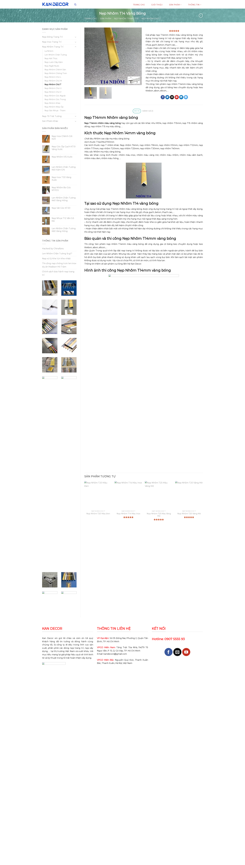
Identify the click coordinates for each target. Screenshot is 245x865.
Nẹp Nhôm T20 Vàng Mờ (189, 513)
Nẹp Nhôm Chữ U (53, 88)
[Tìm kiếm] (75, 4)
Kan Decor (47, 638)
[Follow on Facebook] (168, 652)
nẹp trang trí (128, 250)
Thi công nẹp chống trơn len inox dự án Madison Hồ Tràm (59, 265)
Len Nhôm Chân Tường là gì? (57, 253)
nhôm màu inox (127, 155)
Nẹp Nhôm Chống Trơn (56, 73)
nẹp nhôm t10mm (168, 145)
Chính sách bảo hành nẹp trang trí (58, 273)
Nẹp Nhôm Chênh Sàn (55, 69)
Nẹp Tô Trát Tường (52, 116)
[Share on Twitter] (167, 97)
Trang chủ (90, 18)
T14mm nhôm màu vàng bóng (176, 35)
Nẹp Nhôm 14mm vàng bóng (130, 133)
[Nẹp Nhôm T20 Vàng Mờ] (189, 495)
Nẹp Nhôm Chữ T (151, 18)
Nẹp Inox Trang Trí (52, 42)
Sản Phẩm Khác (50, 121)
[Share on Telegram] (186, 97)
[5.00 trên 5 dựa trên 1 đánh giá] (174, 31)
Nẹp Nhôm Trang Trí (126, 18)
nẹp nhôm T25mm (129, 148)
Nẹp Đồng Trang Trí (52, 37)
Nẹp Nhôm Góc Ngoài (55, 96)
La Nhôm (49, 51)
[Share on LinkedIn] (181, 97)
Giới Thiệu (156, 5)
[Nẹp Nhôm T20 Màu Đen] (98, 495)
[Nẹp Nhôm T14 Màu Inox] (128, 495)
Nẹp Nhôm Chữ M (53, 81)
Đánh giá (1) (148, 111)
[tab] (137, 111)
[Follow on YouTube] (186, 652)
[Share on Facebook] (163, 97)
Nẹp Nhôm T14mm (139, 238)
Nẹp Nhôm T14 (125, 203)
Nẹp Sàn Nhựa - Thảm (55, 110)
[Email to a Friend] (172, 97)
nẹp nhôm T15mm (171, 123)
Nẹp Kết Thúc (51, 58)
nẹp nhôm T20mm (109, 148)
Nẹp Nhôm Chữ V (53, 92)
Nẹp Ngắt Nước (52, 66)
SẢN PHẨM (174, 5)
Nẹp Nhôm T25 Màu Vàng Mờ (159, 514)
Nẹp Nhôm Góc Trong (55, 99)
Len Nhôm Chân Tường (56, 55)
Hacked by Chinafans (53, 248)
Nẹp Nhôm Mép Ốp (54, 107)
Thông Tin (194, 5)
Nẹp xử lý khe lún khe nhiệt (56, 258)
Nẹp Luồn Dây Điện (54, 62)
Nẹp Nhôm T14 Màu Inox (128, 513)
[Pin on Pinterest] (177, 97)
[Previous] (88, 56)
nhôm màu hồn (109, 158)
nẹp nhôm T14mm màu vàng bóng (185, 84)
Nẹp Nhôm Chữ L (53, 77)
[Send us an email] (177, 652)
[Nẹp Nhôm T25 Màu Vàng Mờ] (159, 495)
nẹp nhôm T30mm (149, 148)
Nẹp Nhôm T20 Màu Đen (98, 513)
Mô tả (136, 111)
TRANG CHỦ (139, 5)
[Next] (137, 56)
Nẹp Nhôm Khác (52, 103)
